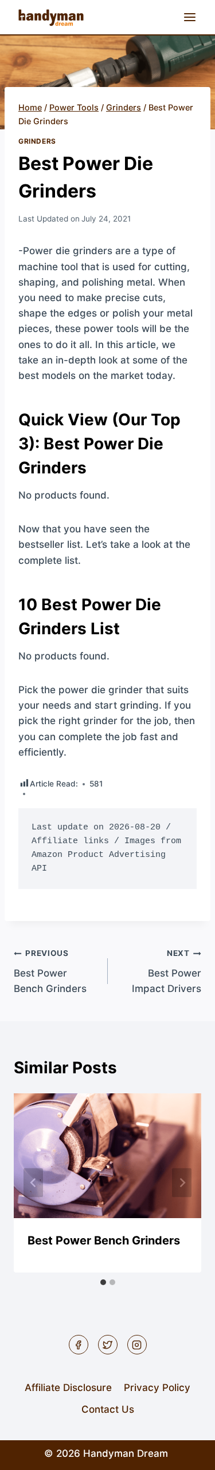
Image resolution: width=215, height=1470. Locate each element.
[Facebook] (78, 1344)
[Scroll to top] (186, 1452)
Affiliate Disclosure (68, 1387)
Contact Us (107, 1409)
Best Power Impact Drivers (166, 971)
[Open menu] (189, 17)
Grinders (37, 141)
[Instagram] (137, 1344)
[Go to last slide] (33, 1183)
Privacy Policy (157, 1387)
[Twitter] (108, 1344)
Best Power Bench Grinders (50, 971)
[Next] (181, 1183)
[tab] (103, 1282)
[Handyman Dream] (51, 17)
